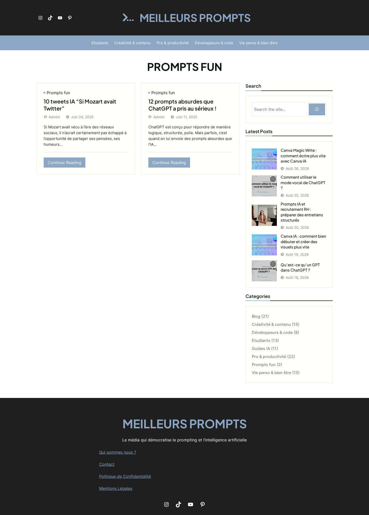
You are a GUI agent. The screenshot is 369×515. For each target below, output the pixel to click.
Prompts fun (58, 92)
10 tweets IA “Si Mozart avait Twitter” (80, 105)
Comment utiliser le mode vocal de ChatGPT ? (303, 182)
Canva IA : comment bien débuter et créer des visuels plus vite (303, 241)
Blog (256, 316)
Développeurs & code (272, 332)
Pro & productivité (269, 356)
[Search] (317, 109)
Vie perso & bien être (271, 372)
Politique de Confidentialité (125, 476)
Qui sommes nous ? (117, 452)
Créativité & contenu (271, 324)
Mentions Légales (115, 488)
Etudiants (261, 340)
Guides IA (261, 348)
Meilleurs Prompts (195, 17)
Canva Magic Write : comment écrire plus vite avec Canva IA (303, 155)
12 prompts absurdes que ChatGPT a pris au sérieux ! (182, 105)
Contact (106, 464)
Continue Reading (66, 164)
